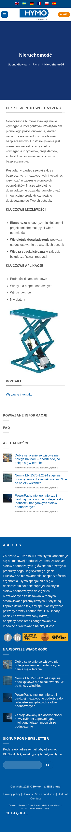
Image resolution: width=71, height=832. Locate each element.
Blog (47, 808)
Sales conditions (45, 794)
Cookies (28, 794)
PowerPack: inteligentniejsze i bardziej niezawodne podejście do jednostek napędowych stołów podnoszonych (39, 501)
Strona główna (17, 64)
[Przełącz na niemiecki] (32, 4)
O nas (30, 805)
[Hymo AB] (34, 14)
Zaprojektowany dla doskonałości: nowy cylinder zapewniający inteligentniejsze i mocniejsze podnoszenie (39, 720)
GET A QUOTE (17, 813)
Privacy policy (11, 794)
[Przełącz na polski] (46, 4)
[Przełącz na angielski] (17, 4)
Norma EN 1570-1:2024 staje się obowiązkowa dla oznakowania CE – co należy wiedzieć (41, 479)
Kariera (22, 805)
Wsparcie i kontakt (19, 394)
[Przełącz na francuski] (39, 4)
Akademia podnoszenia (31, 808)
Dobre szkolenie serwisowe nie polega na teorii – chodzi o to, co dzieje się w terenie (37, 459)
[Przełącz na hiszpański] (54, 4)
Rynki (36, 64)
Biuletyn (12, 805)
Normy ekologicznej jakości (48, 805)
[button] (4, 14)
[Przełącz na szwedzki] (24, 4)
